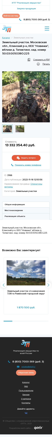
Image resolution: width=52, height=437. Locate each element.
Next (47, 97)
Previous (5, 97)
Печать (46, 64)
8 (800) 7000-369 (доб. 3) (37, 19)
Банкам (26, 394)
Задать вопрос (28, 158)
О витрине (26, 399)
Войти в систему (11, 16)
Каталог (6, 37)
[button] (3, 285)
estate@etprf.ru (28, 366)
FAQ (26, 386)
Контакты (26, 403)
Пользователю (26, 390)
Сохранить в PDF (41, 59)
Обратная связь (26, 372)
